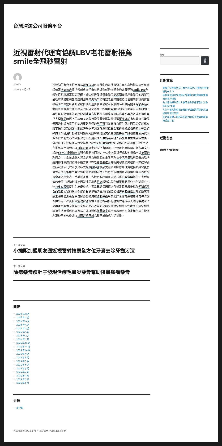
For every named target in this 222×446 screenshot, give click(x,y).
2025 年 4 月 (22, 372)
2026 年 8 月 (22, 313)
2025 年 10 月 (23, 350)
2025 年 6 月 (22, 364)
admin (17, 84)
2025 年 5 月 (22, 368)
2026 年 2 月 (22, 335)
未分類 (19, 407)
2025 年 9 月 (22, 353)
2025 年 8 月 (22, 357)
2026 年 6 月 (23, 321)
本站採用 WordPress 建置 (52, 430)
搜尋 (162, 54)
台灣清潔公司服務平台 (37, 26)
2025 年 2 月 (22, 379)
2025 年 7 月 (22, 361)
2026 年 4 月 (22, 328)
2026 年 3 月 (22, 332)
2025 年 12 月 (23, 342)
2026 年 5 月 (22, 324)
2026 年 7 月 (22, 317)
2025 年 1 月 (22, 382)
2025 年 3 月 (22, 375)
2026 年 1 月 (22, 339)
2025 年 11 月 (23, 346)
